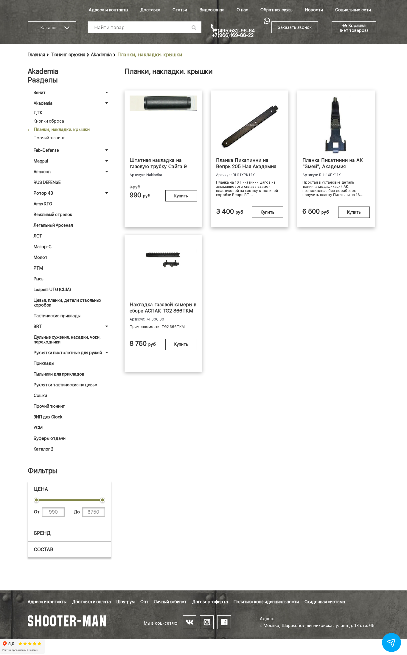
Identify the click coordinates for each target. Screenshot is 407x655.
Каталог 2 (43, 449)
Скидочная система (325, 601)
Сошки (40, 395)
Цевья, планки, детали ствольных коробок (67, 302)
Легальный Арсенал (53, 225)
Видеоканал (211, 9)
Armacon (42, 171)
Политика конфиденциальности (266, 601)
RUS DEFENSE (47, 182)
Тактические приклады (57, 315)
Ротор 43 (43, 193)
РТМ (38, 268)
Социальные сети (353, 9)
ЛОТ (38, 236)
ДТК (38, 112)
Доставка (150, 9)
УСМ (38, 427)
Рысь (39, 278)
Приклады (44, 363)
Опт (144, 601)
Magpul (41, 161)
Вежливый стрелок (53, 214)
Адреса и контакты (108, 9)
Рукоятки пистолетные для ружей (68, 352)
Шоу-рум (125, 601)
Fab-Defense (46, 150)
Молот (40, 257)
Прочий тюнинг (49, 137)
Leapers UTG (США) (52, 289)
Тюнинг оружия (68, 54)
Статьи (180, 9)
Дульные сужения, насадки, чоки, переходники (67, 339)
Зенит (40, 92)
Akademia (101, 54)
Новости (314, 9)
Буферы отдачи (50, 438)
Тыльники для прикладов (59, 374)
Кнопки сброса (49, 121)
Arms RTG (43, 203)
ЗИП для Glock (48, 417)
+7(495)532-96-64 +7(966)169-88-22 (233, 33)
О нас (242, 9)
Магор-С (43, 246)
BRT (38, 326)
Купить (181, 195)
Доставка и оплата (91, 601)
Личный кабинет (170, 601)
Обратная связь (276, 9)
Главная (36, 54)
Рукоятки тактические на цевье (65, 384)
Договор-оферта (210, 601)
